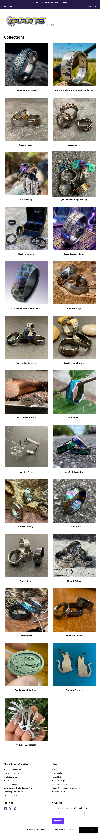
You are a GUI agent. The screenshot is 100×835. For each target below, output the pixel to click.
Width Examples (10, 777)
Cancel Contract (10, 795)
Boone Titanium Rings (49, 829)
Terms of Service (58, 791)
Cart (94, 6)
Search (54, 769)
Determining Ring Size (13, 773)
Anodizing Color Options (14, 791)
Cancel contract (88, 829)
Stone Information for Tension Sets (18, 788)
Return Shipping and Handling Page (66, 788)
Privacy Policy (57, 773)
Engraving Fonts (10, 784)
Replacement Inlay (59, 784)
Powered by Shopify (67, 829)
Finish (6, 780)
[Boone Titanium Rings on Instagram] (14, 808)
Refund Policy (57, 777)
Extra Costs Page (58, 780)
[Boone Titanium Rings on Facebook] (5, 808)
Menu (10, 6)
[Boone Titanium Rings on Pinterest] (10, 808)
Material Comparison (12, 769)
